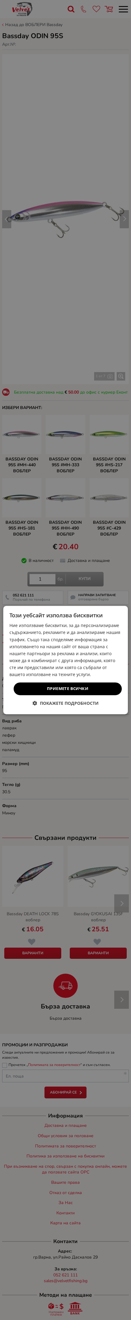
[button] (66, 703)
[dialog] (65, 660)
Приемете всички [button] (67, 688)
